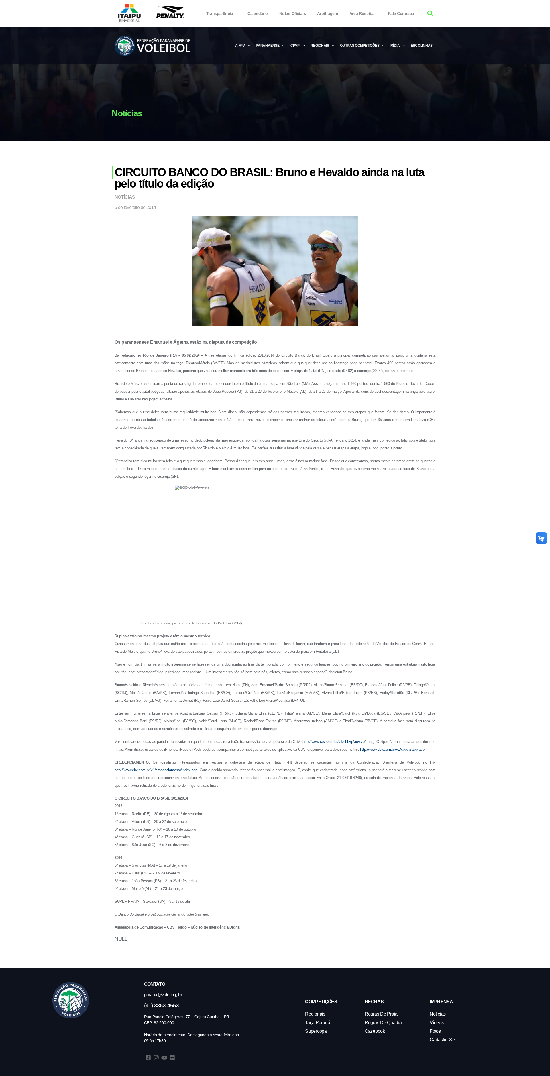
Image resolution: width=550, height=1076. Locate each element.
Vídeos (436, 1022)
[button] (430, 13)
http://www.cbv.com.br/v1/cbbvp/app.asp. (392, 749)
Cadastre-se (442, 1039)
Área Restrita (361, 13)
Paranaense (267, 46)
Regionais (320, 46)
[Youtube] (164, 1058)
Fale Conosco (401, 13)
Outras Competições (359, 46)
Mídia (395, 46)
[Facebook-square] (148, 1058)
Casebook (375, 1031)
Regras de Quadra (383, 1022)
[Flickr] (172, 1058)
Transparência (219, 13)
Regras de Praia (381, 1014)
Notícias (125, 197)
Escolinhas (422, 46)
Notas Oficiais (292, 13)
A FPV (240, 46)
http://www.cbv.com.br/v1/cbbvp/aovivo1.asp (338, 741)
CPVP (295, 46)
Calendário (257, 13)
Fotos (435, 1031)
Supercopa (316, 1031)
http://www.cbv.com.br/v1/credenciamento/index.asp (156, 770)
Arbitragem (327, 13)
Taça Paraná (317, 1022)
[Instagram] (156, 1058)
